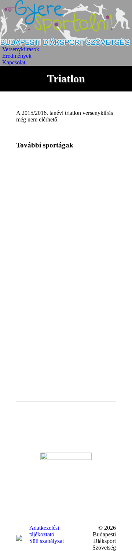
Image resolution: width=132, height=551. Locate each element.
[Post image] (36, 176)
